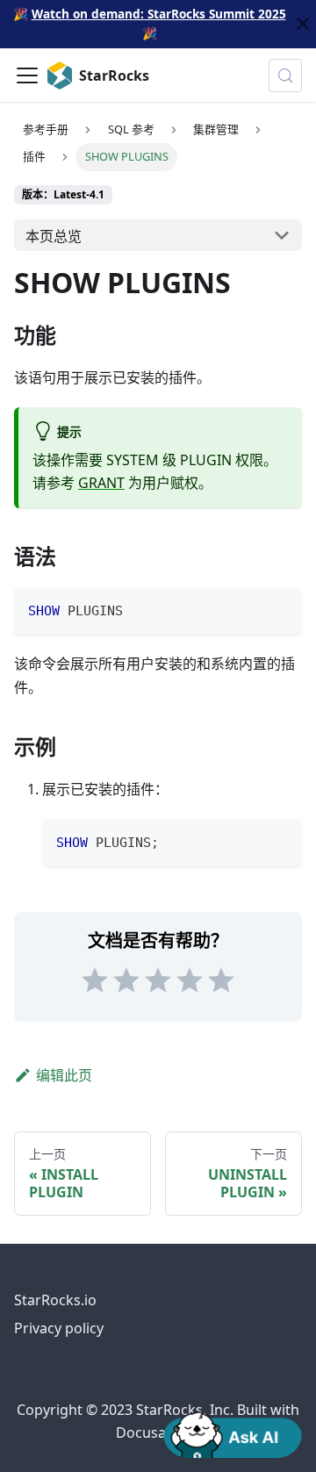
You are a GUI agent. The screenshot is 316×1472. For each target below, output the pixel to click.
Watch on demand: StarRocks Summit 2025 (159, 13)
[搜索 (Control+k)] (285, 75)
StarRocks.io (55, 1300)
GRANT (101, 482)
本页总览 (53, 236)
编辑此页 (64, 1075)
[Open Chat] (232, 1433)
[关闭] (303, 24)
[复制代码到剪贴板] (280, 608)
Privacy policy (59, 1328)
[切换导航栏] (27, 75)
